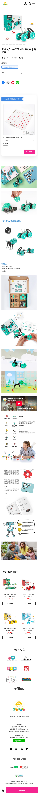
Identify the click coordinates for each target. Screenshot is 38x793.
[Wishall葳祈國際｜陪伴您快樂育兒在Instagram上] (16, 750)
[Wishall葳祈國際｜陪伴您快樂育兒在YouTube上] (21, 750)
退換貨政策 (24, 781)
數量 (2, 72)
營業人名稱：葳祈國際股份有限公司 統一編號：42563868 (19, 783)
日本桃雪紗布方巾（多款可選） (14, 137)
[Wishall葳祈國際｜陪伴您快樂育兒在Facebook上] (10, 750)
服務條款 (13, 781)
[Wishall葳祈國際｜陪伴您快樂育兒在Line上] (27, 750)
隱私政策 (18, 781)
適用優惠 (4, 63)
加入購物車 (29, 151)
